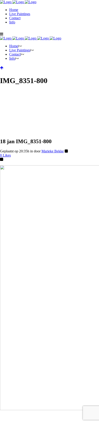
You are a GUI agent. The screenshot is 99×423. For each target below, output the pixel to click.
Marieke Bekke (52, 151)
